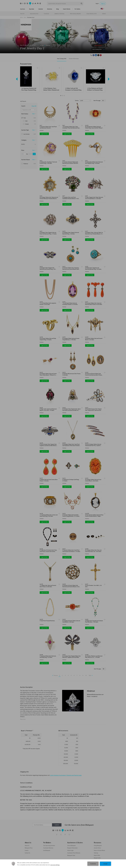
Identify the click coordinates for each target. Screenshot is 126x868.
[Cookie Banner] (63, 863)
